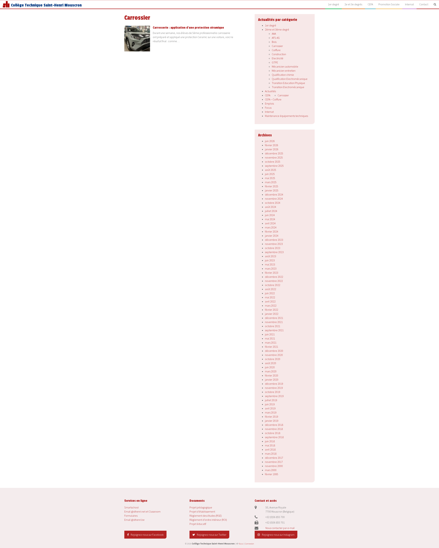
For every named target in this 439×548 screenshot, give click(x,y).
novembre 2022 (274, 281)
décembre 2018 (274, 425)
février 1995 (271, 474)
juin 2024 (270, 215)
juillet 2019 (271, 400)
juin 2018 (270, 441)
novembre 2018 (274, 429)
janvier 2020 (271, 379)
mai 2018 (270, 445)
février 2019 (271, 416)
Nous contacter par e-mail (280, 528)
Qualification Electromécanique (289, 79)
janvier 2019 (271, 420)
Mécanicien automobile (285, 66)
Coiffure (276, 50)
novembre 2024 (274, 198)
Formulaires (131, 515)
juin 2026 (270, 141)
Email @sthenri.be (134, 519)
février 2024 (271, 231)
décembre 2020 (274, 350)
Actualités (270, 91)
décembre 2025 (274, 153)
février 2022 (271, 309)
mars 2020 (270, 371)
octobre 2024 (272, 202)
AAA (274, 33)
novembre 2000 (274, 466)
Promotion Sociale (389, 4)
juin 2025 (270, 174)
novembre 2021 (274, 322)
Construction (279, 54)
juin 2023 (270, 260)
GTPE (275, 62)
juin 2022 (270, 293)
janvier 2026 (271, 149)
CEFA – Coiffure (273, 99)
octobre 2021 (272, 326)
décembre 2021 (274, 318)
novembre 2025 (274, 157)
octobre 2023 (272, 248)
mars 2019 (270, 412)
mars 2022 (270, 305)
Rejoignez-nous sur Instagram (277, 534)
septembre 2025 (274, 165)
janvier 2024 (271, 235)
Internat (409, 4)
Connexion (249, 543)
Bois (274, 42)
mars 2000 (270, 470)
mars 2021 (270, 342)
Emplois (269, 103)
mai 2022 (270, 297)
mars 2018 (270, 453)
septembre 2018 (274, 437)
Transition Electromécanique (288, 87)
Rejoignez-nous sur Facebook (147, 534)
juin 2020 (270, 367)
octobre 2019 (272, 392)
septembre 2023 (274, 252)
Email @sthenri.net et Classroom (142, 511)
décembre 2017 (274, 457)
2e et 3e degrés (353, 4)
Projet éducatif (197, 524)
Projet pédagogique (200, 507)
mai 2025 (270, 178)
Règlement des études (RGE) (205, 515)
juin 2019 (270, 404)
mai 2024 (270, 219)
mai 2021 (270, 338)
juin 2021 (270, 334)
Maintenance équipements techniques (286, 116)
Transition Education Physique (288, 83)
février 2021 (271, 346)
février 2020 (271, 375)
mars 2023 (270, 268)
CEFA (370, 4)
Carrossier (277, 46)
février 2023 (271, 272)
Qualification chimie (283, 74)
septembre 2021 (274, 330)
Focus (268, 107)
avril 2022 (270, 301)
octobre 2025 (272, 161)
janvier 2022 (271, 313)
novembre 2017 (274, 462)
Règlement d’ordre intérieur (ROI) (208, 519)
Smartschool (131, 507)
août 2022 (270, 289)
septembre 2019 (274, 396)
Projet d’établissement (202, 511)
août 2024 (270, 207)
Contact (423, 4)
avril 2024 (270, 223)
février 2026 (271, 145)
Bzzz (241, 543)
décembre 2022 (274, 276)
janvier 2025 (271, 190)
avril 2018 (270, 449)
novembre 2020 (274, 355)
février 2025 (271, 186)
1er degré (333, 4)
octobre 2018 (272, 433)
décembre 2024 (274, 194)
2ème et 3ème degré (277, 29)
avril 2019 (270, 408)
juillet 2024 (271, 211)
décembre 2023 (274, 239)
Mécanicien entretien (283, 70)
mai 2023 (270, 264)
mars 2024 (270, 227)
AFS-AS (276, 37)
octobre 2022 (272, 285)
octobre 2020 (272, 359)
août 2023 (270, 256)
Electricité (277, 58)
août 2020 (270, 363)
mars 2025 (270, 182)
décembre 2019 (274, 383)
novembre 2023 (274, 244)
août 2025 (270, 170)
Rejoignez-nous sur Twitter (211, 534)
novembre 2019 (274, 387)
